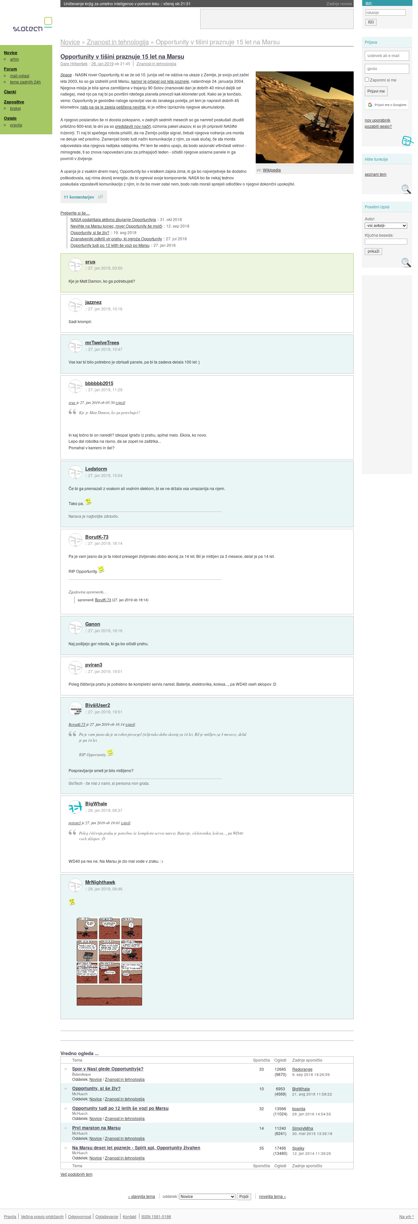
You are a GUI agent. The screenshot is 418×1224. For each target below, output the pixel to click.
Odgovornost (79, 1216)
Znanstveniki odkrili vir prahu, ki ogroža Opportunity (116, 238)
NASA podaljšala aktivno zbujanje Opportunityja (113, 219)
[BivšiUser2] (75, 708)
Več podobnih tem (76, 1174)
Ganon (92, 624)
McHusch (80, 1093)
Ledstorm (96, 469)
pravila (16, 124)
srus (90, 262)
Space (66, 74)
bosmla (298, 1108)
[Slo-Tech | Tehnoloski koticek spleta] (33, 26)
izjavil (120, 402)
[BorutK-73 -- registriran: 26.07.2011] (75, 540)
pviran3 (93, 665)
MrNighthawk (100, 882)
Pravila (10, 1216)
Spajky (298, 1148)
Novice (10, 52)
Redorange (302, 1069)
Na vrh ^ (406, 1216)
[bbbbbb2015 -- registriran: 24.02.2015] (75, 386)
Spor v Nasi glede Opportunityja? (107, 1069)
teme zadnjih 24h (25, 81)
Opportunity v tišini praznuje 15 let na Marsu (122, 56)
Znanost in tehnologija (156, 63)
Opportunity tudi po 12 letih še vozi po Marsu (110, 245)
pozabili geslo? (378, 126)
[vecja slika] (109, 962)
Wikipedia (272, 169)
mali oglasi (19, 75)
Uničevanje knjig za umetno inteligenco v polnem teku (127, 3)
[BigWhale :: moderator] (75, 807)
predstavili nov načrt (133, 126)
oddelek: (171, 1196)
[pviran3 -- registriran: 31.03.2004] (75, 668)
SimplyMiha (302, 1128)
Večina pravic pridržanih (42, 1216)
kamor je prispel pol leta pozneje (160, 81)
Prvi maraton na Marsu (96, 1128)
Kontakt (129, 1216)
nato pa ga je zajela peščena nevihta (113, 107)
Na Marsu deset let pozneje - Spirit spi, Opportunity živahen (136, 1147)
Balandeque (81, 1074)
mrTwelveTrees (102, 342)
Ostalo (10, 118)
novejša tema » (272, 1196)
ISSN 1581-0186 (156, 1216)
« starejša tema (141, 1196)
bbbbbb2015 (99, 383)
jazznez (93, 302)
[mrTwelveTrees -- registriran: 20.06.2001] (75, 346)
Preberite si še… (75, 213)
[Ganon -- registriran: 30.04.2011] (75, 627)
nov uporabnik (377, 120)
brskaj (15, 108)
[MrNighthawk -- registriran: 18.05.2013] (75, 885)
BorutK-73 (96, 537)
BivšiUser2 (97, 705)
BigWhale (96, 803)
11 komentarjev (79, 197)
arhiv (14, 59)
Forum (10, 69)
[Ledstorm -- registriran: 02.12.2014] (75, 472)
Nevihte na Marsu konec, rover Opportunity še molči (116, 226)
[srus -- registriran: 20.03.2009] (75, 265)
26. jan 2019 (102, 63)
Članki (10, 92)
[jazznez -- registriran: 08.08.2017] (75, 305)
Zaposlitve (14, 102)
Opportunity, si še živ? (90, 232)
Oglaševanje (106, 1216)
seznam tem (375, 174)
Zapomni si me (382, 79)
